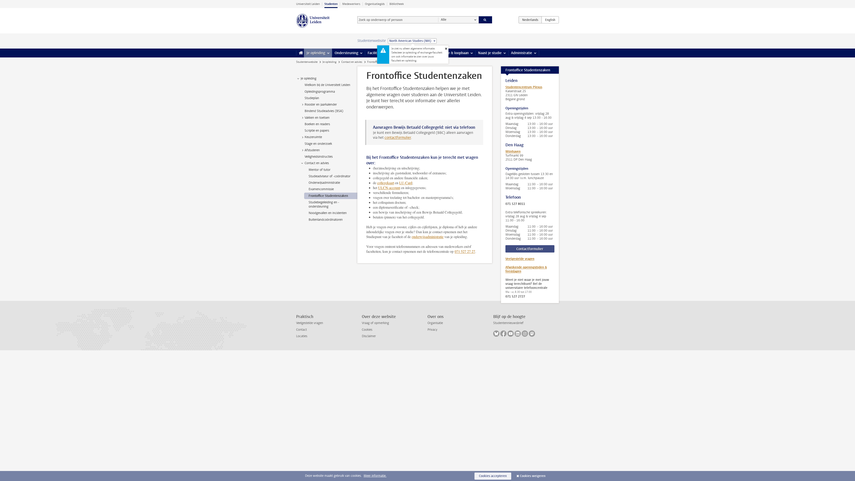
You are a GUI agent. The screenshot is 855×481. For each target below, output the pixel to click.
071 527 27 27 (465, 251)
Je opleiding (316, 53)
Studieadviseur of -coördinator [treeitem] (329, 176)
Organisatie (435, 323)
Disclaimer (369, 336)
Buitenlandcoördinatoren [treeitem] (326, 220)
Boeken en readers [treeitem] (317, 124)
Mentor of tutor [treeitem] (319, 170)
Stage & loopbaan (455, 53)
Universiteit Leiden (308, 4)
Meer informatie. (375, 476)
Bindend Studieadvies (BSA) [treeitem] (324, 111)
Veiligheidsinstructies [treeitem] (319, 157)
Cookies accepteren (493, 476)
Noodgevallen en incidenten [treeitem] (328, 213)
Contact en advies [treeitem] (317, 163)
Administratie (521, 53)
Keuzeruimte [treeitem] (313, 137)
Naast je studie (490, 53)
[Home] (300, 53)
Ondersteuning (346, 53)
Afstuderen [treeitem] (312, 150)
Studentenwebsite (307, 62)
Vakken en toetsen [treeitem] (317, 118)
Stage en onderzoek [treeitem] (318, 144)
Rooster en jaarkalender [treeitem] (321, 104)
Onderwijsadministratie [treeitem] (324, 183)
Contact (301, 330)
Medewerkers (351, 4)
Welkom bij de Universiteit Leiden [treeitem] (327, 85)
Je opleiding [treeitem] (308, 78)
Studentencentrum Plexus (523, 87)
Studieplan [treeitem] (312, 98)
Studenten (331, 4)
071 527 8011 (515, 204)
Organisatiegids (375, 4)
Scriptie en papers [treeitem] (317, 130)
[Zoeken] (485, 19)
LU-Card (405, 182)
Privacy (432, 330)
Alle (443, 20)
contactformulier (398, 137)
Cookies (367, 330)
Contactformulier (529, 249)
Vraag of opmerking (375, 323)
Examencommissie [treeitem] (321, 189)
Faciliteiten (376, 53)
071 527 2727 (515, 297)
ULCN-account (389, 187)
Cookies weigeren (533, 476)
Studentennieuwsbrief (508, 323)
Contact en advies (351, 62)
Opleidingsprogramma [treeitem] (320, 92)
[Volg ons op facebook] (503, 333)
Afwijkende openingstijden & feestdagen (526, 269)
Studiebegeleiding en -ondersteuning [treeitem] (324, 204)
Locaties (301, 336)
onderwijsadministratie (428, 236)
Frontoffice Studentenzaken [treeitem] (328, 196)
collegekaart (385, 182)
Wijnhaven (513, 151)
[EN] (550, 19)
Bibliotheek (396, 4)
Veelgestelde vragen (519, 259)
